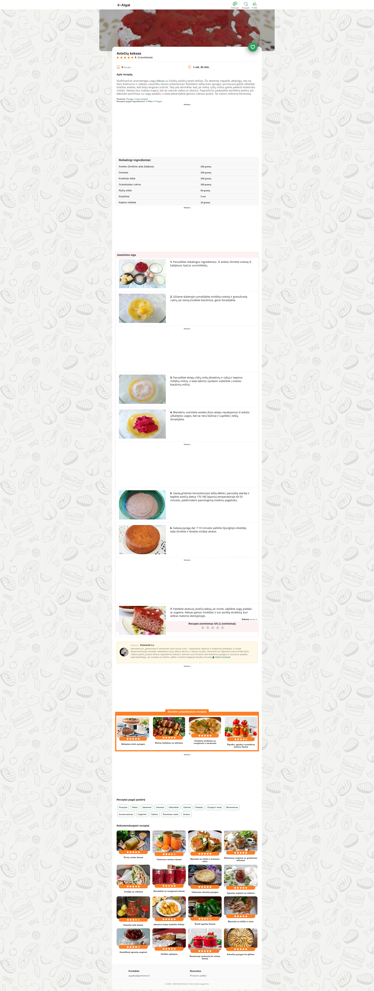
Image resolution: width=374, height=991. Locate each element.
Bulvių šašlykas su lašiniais (169, 743)
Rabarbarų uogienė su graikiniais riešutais (240, 859)
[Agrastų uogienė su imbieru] (240, 876)
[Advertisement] (152, 127)
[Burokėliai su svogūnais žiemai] (169, 875)
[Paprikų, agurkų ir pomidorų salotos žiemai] (241, 727)
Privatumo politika (198, 975)
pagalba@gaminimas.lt (139, 975)
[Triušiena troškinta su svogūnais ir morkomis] (205, 726)
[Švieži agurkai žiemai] (205, 907)
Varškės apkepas (169, 954)
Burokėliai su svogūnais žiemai (169, 891)
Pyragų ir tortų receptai (137, 99)
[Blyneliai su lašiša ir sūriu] (240, 905)
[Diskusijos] (237, 4)
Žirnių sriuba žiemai (133, 857)
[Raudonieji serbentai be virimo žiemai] (205, 939)
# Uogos (158, 101)
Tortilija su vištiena (133, 892)
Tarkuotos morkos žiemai (169, 859)
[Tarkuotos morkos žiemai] (169, 842)
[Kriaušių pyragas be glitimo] (240, 938)
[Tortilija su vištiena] (133, 875)
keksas (160, 81)
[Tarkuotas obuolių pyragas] (205, 875)
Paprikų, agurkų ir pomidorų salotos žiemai (241, 745)
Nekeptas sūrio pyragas (133, 744)
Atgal (125, 5)
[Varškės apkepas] (169, 938)
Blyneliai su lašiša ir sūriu (241, 921)
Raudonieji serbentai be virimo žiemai (205, 957)
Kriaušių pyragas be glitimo (240, 954)
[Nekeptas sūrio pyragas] (133, 727)
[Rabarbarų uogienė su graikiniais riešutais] (240, 841)
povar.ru (253, 619)
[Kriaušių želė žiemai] (133, 907)
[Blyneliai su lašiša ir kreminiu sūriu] (205, 842)
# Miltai (149, 101)
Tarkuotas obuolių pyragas (205, 892)
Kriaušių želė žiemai (133, 925)
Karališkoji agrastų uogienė (133, 952)
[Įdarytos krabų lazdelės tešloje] (169, 907)
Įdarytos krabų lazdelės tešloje (169, 924)
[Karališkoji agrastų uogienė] (133, 937)
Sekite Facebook (222, 657)
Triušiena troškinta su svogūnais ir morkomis (205, 742)
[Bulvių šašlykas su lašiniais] (169, 727)
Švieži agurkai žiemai (205, 924)
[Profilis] (255, 4)
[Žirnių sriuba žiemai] (133, 841)
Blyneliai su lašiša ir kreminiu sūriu (205, 860)
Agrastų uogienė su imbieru (241, 893)
